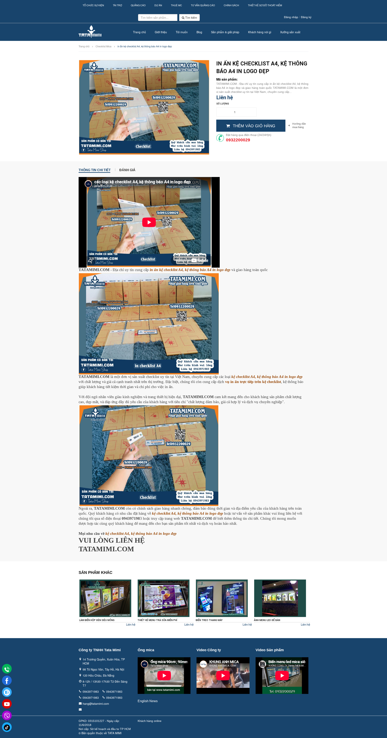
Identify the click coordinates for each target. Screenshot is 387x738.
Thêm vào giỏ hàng (254, 126)
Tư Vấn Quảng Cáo (203, 5)
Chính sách (231, 5)
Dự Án (158, 5)
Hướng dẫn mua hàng (299, 125)
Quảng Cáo (138, 5)
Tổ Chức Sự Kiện (93, 5)
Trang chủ (139, 32)
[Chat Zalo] (7, 692)
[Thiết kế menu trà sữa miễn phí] (105, 598)
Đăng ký (306, 17)
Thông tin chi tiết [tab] (95, 169)
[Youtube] (7, 704)
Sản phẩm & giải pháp (225, 32)
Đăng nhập (291, 17)
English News (148, 701)
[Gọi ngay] (7, 669)
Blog (199, 32)
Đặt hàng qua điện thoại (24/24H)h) (248, 135)
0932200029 (238, 140)
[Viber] (7, 716)
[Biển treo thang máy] (163, 598)
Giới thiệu (161, 32)
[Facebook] (7, 681)
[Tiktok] (7, 727)
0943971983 (91, 691)
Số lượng (222, 103)
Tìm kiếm (190, 18)
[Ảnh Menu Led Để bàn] (222, 598)
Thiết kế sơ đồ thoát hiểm (265, 5)
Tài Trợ (117, 5)
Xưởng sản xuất (290, 32)
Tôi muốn (182, 32)
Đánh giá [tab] (127, 169)
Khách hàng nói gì (259, 32)
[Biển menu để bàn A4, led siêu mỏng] (280, 598)
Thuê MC (176, 5)
